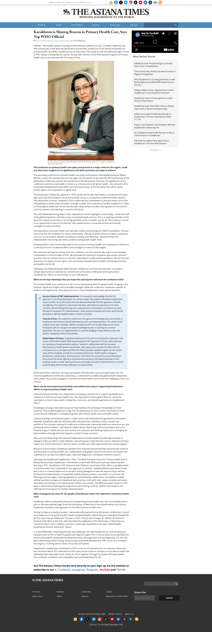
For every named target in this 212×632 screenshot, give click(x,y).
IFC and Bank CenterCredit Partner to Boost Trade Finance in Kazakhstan (154, 134)
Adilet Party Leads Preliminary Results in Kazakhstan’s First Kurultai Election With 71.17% (152, 117)
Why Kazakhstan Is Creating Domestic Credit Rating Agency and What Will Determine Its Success (154, 82)
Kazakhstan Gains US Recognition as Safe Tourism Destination (153, 99)
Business (96, 25)
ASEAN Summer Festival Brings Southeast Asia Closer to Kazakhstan (153, 65)
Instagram (78, 569)
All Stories (42, 25)
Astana (55, 41)
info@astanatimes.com (112, 625)
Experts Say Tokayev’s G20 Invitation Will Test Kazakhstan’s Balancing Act (154, 126)
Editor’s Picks (37, 596)
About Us (129, 614)
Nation (58, 25)
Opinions (134, 25)
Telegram (92, 569)
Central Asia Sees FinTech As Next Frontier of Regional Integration (154, 73)
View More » (155, 150)
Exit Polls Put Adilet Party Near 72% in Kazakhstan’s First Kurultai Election (151, 142)
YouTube (104, 569)
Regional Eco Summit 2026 (116, 596)
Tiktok (120, 569)
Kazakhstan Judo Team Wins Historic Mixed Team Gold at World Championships (154, 107)
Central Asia (115, 25)
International (77, 25)
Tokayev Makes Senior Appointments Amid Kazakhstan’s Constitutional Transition (153, 91)
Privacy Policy (115, 614)
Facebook (64, 569)
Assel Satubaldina (43, 41)
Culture (109, 592)
